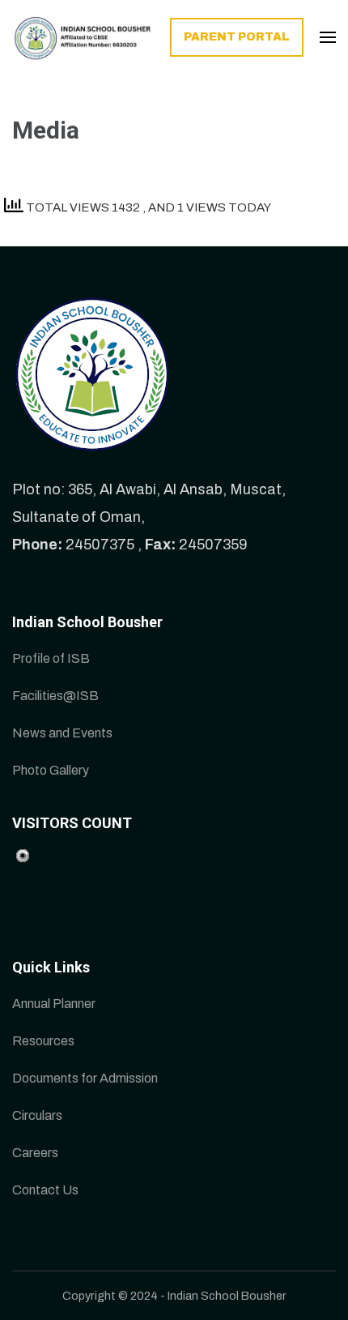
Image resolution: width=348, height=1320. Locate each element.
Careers (35, 1153)
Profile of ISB (51, 658)
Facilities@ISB (55, 696)
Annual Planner (53, 1003)
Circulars (37, 1115)
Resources (43, 1041)
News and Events (62, 733)
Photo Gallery (50, 770)
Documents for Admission (85, 1078)
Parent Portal (237, 37)
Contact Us (45, 1190)
